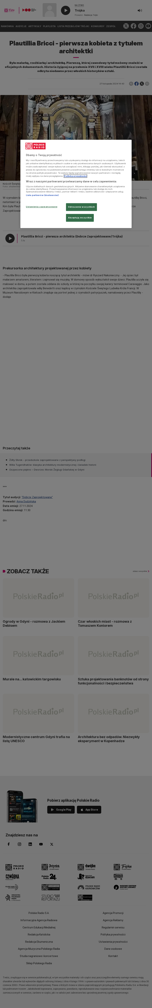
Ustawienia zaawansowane (41, 206)
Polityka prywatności (75, 176)
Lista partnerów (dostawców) (42, 195)
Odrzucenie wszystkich (81, 207)
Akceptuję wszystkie (80, 217)
